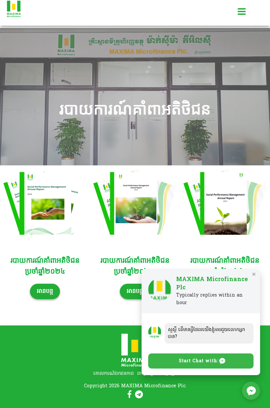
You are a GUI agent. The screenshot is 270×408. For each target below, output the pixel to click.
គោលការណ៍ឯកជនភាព (113, 373)
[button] (201, 361)
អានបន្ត (45, 291)
